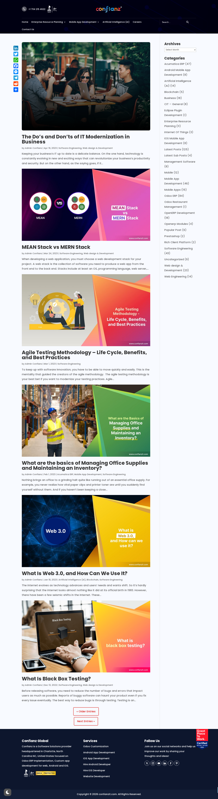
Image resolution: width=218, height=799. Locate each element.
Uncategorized (174, 259)
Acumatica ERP (65, 474)
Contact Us (28, 29)
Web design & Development (98, 148)
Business (170, 98)
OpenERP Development (179, 213)
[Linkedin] (164, 763)
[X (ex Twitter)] (146, 763)
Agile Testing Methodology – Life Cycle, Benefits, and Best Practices (84, 355)
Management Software (179, 162)
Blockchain (92, 579)
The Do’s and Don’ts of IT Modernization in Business (76, 139)
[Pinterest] (176, 763)
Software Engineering (70, 148)
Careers (137, 21)
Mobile (168, 172)
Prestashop (172, 236)
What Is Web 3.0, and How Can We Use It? (74, 573)
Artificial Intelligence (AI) (116, 21)
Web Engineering (175, 276)
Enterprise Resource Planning (47, 21)
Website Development (96, 776)
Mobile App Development (82, 21)
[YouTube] (158, 763)
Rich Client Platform (177, 242)
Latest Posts (172, 149)
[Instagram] (152, 763)
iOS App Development (96, 758)
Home (25, 21)
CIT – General (173, 104)
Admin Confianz (33, 148)
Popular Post (172, 230)
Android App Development (99, 752)
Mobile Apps (172, 190)
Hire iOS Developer (94, 770)
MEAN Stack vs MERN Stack (56, 247)
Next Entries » (86, 721)
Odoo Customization (96, 746)
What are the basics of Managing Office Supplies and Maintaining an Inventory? (85, 465)
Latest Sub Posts (175, 155)
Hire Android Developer (97, 764)
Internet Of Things (176, 132)
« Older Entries (86, 711)
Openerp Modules (176, 224)
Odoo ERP (170, 196)
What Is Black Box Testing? (56, 678)
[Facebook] (170, 763)
